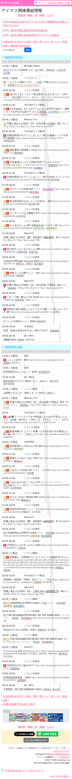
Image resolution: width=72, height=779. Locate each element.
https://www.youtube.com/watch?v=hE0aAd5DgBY (36, 178)
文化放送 (28, 326)
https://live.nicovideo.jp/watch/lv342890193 (36, 667)
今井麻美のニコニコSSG (23, 162)
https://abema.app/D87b (51, 287)
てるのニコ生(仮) (19, 470)
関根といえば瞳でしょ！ (22, 272)
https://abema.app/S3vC (41, 126)
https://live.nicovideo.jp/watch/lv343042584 (36, 486)
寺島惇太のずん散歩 (17, 665)
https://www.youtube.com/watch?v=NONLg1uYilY (39, 138)
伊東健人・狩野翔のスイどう (25, 557)
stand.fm (28, 646)
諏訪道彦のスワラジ (13, 381)
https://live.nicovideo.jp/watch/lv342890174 (31, 311)
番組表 (21, 15)
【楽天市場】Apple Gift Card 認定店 (29, 30)
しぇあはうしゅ (18, 225)
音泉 (26, 355)
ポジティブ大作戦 (19, 188)
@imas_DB (52, 753)
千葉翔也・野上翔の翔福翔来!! (19, 689)
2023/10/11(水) (14, 347)
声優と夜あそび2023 (18, 123)
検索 (42, 15)
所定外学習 (15, 509)
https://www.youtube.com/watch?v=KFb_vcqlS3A (36, 113)
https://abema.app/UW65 (29, 523)
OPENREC (29, 441)
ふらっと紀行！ (15, 359)
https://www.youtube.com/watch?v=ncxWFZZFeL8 (32, 422)
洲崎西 (6, 339)
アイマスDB (11, 3)
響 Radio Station (32, 65)
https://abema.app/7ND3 (29, 240)
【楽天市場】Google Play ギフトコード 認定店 (34, 35)
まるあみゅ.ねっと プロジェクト (24, 770)
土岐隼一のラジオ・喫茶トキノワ (21, 392)
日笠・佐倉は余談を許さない (18, 330)
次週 (5, 45)
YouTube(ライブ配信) (34, 104)
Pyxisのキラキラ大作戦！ (16, 629)
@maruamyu (64, 753)
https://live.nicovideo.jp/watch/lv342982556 (36, 678)
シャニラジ (13, 82)
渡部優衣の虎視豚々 (20, 149)
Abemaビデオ (31, 119)
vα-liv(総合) (16, 108)
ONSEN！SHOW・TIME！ (17, 579)
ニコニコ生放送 (32, 90)
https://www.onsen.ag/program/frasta (46, 359)
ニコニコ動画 (30, 388)
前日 (28, 41)
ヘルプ (50, 15)
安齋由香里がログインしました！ (24, 135)
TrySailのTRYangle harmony (18, 261)
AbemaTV (29, 233)
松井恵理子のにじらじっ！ (17, 371)
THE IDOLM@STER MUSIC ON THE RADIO (30, 615)
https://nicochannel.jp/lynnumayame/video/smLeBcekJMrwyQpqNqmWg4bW (36, 98)
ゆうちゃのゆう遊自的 (21, 496)
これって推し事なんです (20, 297)
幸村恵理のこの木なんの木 (24, 445)
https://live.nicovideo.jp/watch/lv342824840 (36, 619)
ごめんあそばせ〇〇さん (22, 482)
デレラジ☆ (16, 69)
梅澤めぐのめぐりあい (21, 458)
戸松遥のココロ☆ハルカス (21, 544)
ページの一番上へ (60, 776)
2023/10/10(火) (14, 57)
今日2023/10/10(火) (13, 41)
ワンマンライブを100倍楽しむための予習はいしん (37, 416)
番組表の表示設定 (20, 45)
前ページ (44, 41)
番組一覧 (32, 15)
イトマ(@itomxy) (62, 756)
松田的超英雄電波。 (13, 677)
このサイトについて (62, 749)
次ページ (55, 41)
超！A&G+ (29, 335)
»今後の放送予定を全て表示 (18, 704)
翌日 (35, 41)
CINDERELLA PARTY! (18, 532)
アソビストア (30, 77)
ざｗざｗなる (10, 651)
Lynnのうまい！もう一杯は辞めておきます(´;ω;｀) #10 (38, 94)
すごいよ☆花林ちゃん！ (16, 321)
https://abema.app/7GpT (33, 594)
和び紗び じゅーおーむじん (21, 248)
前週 (64, 41)
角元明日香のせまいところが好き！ (28, 201)
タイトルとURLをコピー (36, 740)
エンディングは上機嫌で (22, 213)
